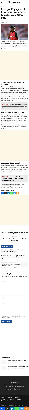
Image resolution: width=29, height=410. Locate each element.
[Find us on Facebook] (1, 402)
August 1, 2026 (13, 260)
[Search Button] (27, 3)
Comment (4, 280)
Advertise (10, 397)
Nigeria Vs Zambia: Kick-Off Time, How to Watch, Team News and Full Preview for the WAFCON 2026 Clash (14, 257)
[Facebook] (2, 193)
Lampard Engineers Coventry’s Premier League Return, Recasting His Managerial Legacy (11, 264)
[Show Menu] (1, 3)
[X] (5, 193)
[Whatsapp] (11, 193)
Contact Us (16, 397)
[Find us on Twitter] (3, 402)
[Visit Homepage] (14, 2)
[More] (17, 193)
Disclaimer (11, 399)
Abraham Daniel (5, 20)
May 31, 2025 (14, 20)
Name (3, 298)
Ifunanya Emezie (5, 267)
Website (3, 310)
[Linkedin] (8, 193)
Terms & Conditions (5, 400)
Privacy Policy (4, 399)
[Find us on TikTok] (5, 402)
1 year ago (10, 363)
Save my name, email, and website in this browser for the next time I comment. (14, 317)
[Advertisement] (14, 65)
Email (3, 304)
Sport (6, 6)
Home (2, 6)
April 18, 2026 (13, 267)
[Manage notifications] (26, 407)
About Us (3, 397)
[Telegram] (14, 193)
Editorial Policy (20, 399)
